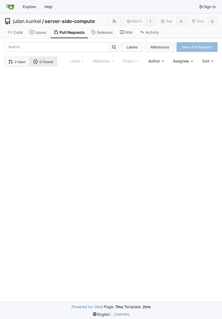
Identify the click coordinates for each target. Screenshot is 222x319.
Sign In (210, 6)
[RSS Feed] (114, 21)
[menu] (208, 61)
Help (48, 6)
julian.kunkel (27, 21)
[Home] (10, 7)
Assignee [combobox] (181, 61)
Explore (29, 6)
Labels (132, 47)
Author (154, 61)
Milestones (160, 47)
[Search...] (114, 47)
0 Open (20, 62)
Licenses (121, 314)
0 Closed (46, 62)
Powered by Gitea (87, 306)
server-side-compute (70, 21)
